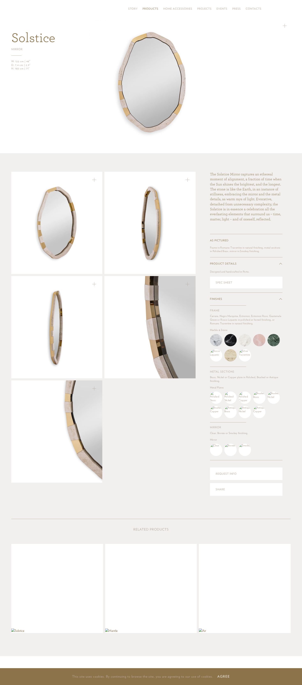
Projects (204, 8)
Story (133, 8)
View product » (57, 588)
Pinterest (275, 9)
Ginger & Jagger (35, 9)
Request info (226, 473)
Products (150, 8)
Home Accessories (177, 8)
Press (236, 8)
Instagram (268, 9)
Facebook (282, 9)
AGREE (223, 676)
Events (222, 8)
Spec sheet (224, 282)
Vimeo (288, 9)
